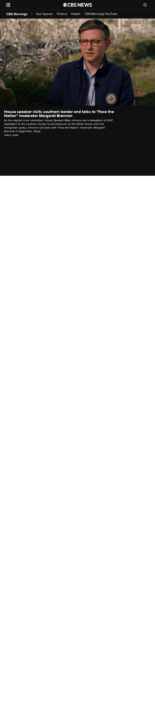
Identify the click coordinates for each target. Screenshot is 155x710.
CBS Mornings (16, 14)
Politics (62, 14)
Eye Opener (44, 14)
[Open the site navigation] (30, 5)
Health (75, 14)
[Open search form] (145, 5)
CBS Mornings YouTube (100, 14)
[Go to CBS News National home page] (77, 5)
